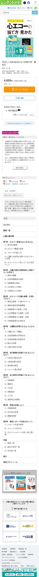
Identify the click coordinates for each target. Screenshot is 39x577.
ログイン (22, 8)
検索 (34, 12)
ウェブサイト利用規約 (8, 560)
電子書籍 (4, 551)
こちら (31, 115)
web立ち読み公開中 (10, 133)
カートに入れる (21, 89)
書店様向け (13, 551)
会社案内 (4, 549)
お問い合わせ (31, 566)
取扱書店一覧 (23, 549)
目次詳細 (15, 181)
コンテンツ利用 (20, 554)
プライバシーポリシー (8, 557)
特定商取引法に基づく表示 (10, 566)
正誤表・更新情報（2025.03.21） (17, 184)
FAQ (31, 8)
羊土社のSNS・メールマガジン (11, 563)
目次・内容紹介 (10, 191)
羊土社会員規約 (23, 557)
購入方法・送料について (13, 195)
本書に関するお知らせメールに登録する (19, 123)
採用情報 (12, 549)
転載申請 (30, 554)
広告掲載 (22, 551)
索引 (23, 181)
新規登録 (12, 8)
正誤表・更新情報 (7, 554)
